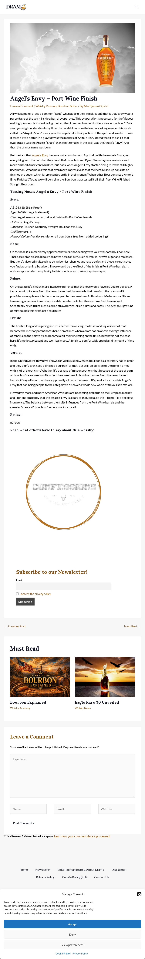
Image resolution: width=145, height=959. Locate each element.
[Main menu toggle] (136, 7)
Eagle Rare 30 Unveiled (97, 702)
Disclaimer (119, 869)
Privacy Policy (80, 953)
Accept (72, 924)
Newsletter (42, 869)
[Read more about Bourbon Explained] (40, 676)
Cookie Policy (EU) (74, 877)
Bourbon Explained (28, 702)
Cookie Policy (63, 953)
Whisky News (83, 708)
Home (24, 869)
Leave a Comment (21, 106)
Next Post (132, 626)
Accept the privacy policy (36, 594)
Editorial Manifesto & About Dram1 (81, 869)
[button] (139, 894)
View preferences (72, 945)
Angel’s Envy (40, 155)
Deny (72, 934)
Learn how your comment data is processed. (82, 836)
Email (19, 580)
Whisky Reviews (46, 106)
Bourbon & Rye (67, 106)
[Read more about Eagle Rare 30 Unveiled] (105, 676)
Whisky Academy (20, 708)
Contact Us (101, 877)
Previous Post (15, 626)
